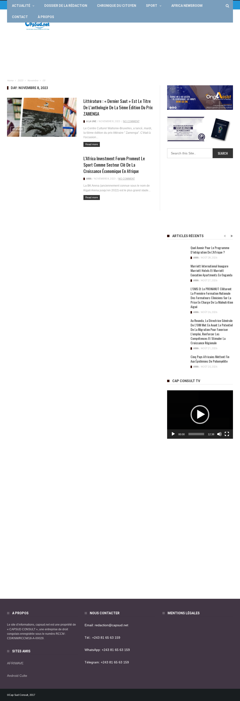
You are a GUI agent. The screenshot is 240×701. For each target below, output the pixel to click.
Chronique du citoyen (116, 6)
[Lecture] (173, 434)
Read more (91, 144)
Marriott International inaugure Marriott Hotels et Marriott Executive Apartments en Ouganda (211, 270)
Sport (151, 6)
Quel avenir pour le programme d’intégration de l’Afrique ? (210, 250)
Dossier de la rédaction (65, 6)
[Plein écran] (227, 434)
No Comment (131, 121)
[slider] (196, 434)
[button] (200, 414)
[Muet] (219, 434)
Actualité (21, 6)
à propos (46, 17)
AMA (89, 178)
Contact (20, 17)
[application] (200, 414)
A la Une (91, 121)
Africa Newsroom (186, 6)
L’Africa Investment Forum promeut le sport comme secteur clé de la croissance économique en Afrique (114, 164)
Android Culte (17, 676)
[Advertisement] (147, 46)
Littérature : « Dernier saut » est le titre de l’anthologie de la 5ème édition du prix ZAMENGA (118, 107)
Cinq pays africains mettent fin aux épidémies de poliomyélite (210, 359)
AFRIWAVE (15, 663)
